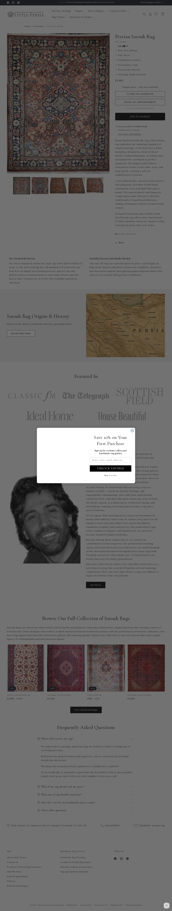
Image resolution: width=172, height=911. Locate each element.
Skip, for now (110, 475)
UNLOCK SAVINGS (110, 468)
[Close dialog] (132, 430)
